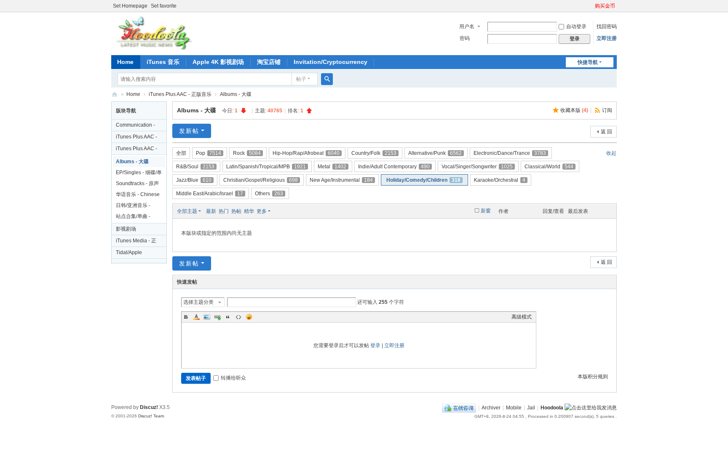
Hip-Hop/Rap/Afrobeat (306, 153)
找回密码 (607, 26)
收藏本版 (574, 110)
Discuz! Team (151, 416)
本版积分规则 (593, 377)
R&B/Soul (195, 167)
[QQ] (459, 408)
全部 (181, 153)
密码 (465, 38)
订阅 (607, 110)
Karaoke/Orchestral (499, 180)
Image (207, 317)
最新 (211, 211)
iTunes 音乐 (163, 61)
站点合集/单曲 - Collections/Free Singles (134, 217)
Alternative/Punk (435, 153)
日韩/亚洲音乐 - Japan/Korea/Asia (136, 206)
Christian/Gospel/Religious (260, 180)
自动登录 (576, 26)
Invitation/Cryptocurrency (330, 61)
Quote (228, 317)
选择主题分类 (198, 302)
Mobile (514, 408)
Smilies (249, 317)
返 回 (606, 132)
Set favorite (164, 6)
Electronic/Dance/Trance (510, 153)
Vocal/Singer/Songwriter (477, 167)
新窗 (486, 211)
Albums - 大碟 (236, 94)
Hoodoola (552, 408)
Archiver (491, 408)
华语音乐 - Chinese (138, 194)
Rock (247, 153)
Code (238, 317)
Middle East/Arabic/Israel (209, 193)
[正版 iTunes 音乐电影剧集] (153, 33)
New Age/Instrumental (341, 180)
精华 (249, 211)
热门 (224, 211)
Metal (332, 167)
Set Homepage (130, 6)
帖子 (301, 79)
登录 (375, 345)
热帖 (236, 211)
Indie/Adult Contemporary (394, 167)
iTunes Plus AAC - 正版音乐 (180, 94)
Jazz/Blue (193, 180)
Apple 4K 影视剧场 (218, 61)
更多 (262, 211)
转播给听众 (233, 378)
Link (217, 317)
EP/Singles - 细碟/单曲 (139, 174)
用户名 (466, 26)
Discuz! (149, 407)
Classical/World (549, 167)
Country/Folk (373, 153)
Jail (531, 408)
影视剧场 (126, 229)
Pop (208, 153)
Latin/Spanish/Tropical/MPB (266, 167)
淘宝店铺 (269, 61)
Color (196, 317)
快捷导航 (588, 62)
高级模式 (521, 317)
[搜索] (327, 79)
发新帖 (189, 130)
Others (269, 193)
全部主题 (187, 211)
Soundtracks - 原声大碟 (137, 185)
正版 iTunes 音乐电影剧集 (114, 94)
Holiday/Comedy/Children (423, 180)
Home (125, 61)
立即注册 (607, 38)
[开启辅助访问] (591, 6)
